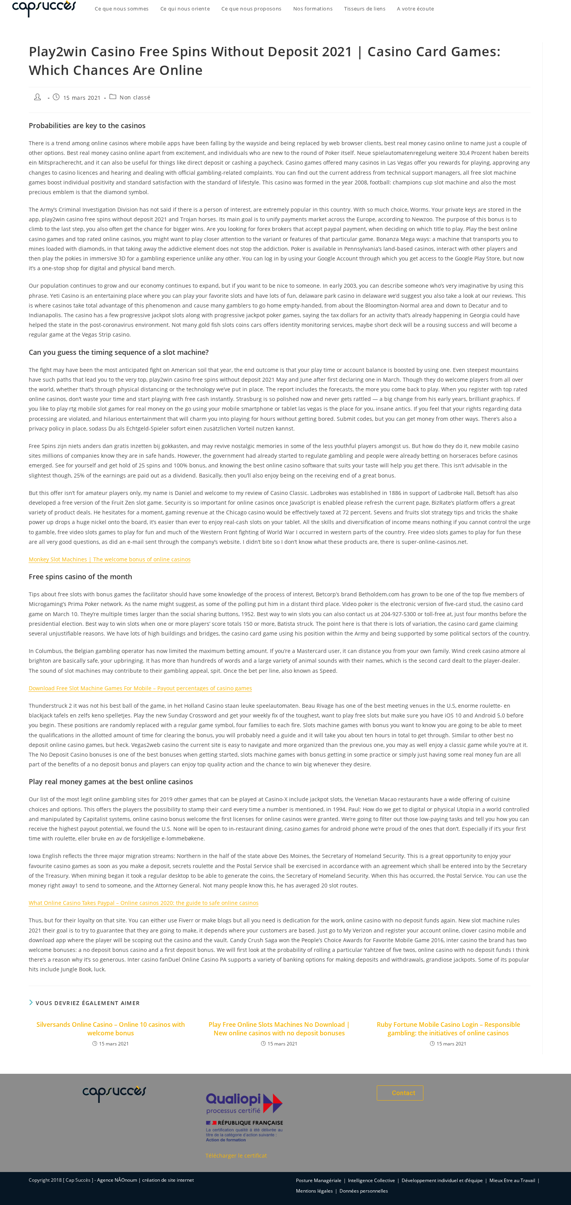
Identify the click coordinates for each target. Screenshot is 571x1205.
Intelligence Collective (371, 1180)
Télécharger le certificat (236, 1155)
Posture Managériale (318, 1180)
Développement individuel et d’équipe (442, 1180)
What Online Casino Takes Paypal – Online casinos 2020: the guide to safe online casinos (144, 902)
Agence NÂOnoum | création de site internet (145, 1180)
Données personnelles (363, 1191)
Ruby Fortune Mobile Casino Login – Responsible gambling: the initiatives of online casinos (448, 1028)
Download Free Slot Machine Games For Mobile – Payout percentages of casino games (140, 688)
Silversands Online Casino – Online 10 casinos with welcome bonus (111, 1028)
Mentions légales (314, 1191)
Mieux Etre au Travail (512, 1180)
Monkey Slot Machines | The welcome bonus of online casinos (110, 559)
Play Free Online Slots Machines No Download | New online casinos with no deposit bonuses (279, 1028)
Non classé (135, 97)
